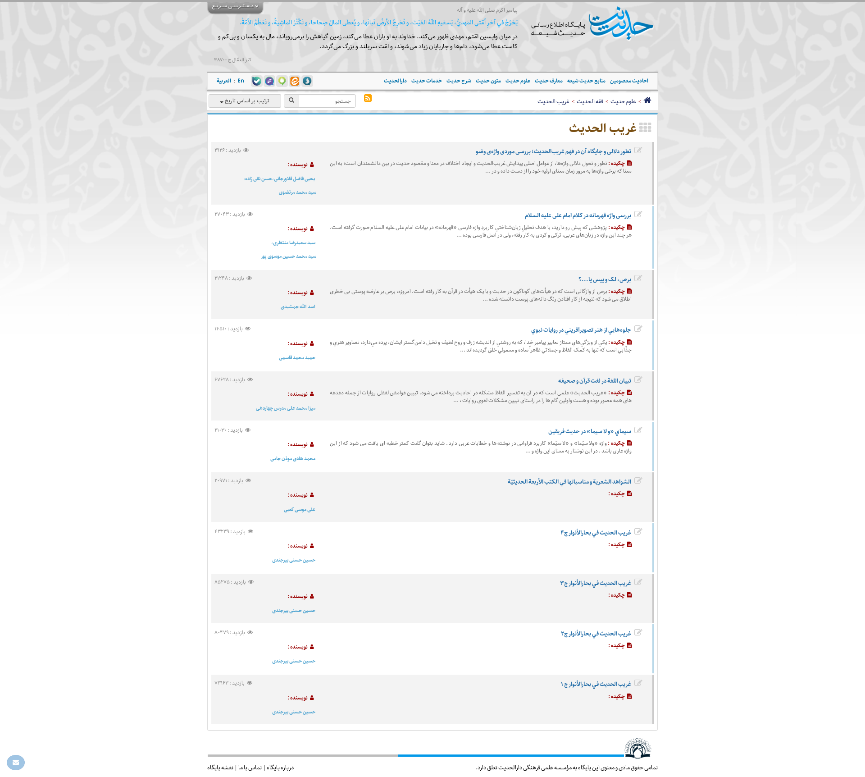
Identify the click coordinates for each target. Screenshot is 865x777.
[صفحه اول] (647, 101)
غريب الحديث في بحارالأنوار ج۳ (595, 583)
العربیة (224, 81)
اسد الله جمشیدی (298, 307)
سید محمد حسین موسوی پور (288, 256)
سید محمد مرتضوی (297, 192)
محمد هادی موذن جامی (292, 458)
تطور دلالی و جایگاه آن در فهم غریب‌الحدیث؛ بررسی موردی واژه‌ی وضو (553, 151)
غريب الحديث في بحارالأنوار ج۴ (595, 532)
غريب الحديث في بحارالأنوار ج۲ (596, 633)
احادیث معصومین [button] (629, 81)
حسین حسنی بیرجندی (293, 560)
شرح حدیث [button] (458, 81)
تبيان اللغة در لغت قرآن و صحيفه (594, 380)
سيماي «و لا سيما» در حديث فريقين (589, 431)
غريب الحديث (553, 101)
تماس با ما (250, 767)
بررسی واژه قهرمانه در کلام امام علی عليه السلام (578, 215)
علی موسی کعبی (299, 509)
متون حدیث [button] (488, 81)
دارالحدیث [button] (395, 81)
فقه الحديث (590, 101)
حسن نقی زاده (258, 179)
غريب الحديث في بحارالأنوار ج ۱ (596, 684)
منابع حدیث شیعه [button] (586, 81)
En (240, 81)
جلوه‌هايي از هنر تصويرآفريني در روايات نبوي (581, 329)
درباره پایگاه (280, 767)
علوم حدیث (623, 101)
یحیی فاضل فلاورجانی (294, 179)
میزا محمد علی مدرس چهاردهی (285, 408)
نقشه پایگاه (220, 767)
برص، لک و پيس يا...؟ (604, 279)
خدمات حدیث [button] (426, 81)
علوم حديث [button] (517, 81)
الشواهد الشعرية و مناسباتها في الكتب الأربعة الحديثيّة (569, 481)
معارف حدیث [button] (549, 81)
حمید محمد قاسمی (297, 357)
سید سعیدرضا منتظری (294, 243)
